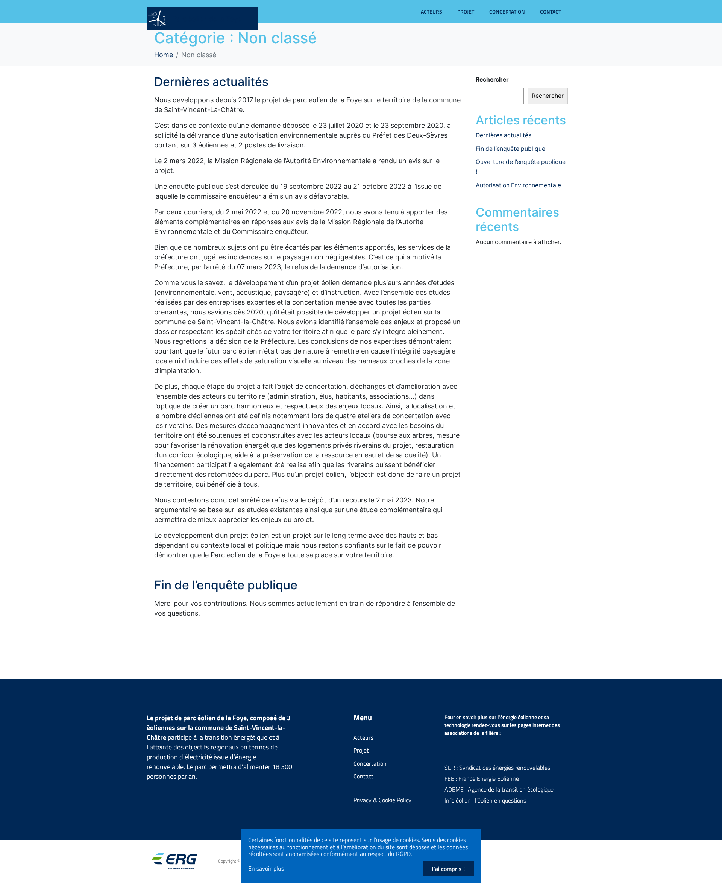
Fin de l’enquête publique (225, 585)
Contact (550, 11)
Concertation (507, 11)
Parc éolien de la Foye (206, 18)
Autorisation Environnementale (518, 185)
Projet (465, 11)
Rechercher (492, 79)
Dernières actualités (211, 81)
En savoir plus (266, 868)
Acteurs (431, 11)
